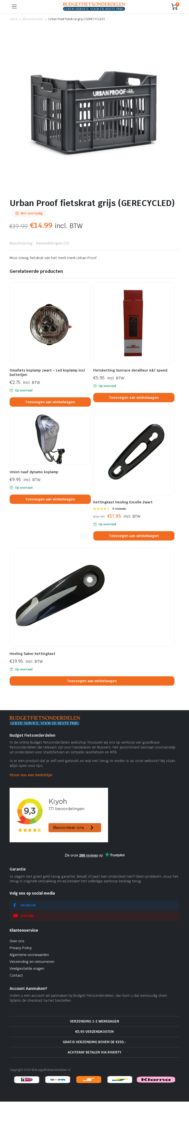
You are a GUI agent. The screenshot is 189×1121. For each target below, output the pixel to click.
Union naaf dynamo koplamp (34, 472)
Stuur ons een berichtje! (31, 775)
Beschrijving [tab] (21, 243)
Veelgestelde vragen (27, 968)
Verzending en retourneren (32, 961)
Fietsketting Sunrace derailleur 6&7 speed (130, 370)
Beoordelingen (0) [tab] (52, 243)
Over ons (17, 941)
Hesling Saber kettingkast (32, 653)
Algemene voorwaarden (29, 955)
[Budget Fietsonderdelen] (94, 6)
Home (13, 19)
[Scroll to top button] (181, 1099)
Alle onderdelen (33, 19)
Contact (16, 975)
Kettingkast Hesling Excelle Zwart (123, 502)
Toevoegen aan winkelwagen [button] (50, 402)
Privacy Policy (21, 948)
